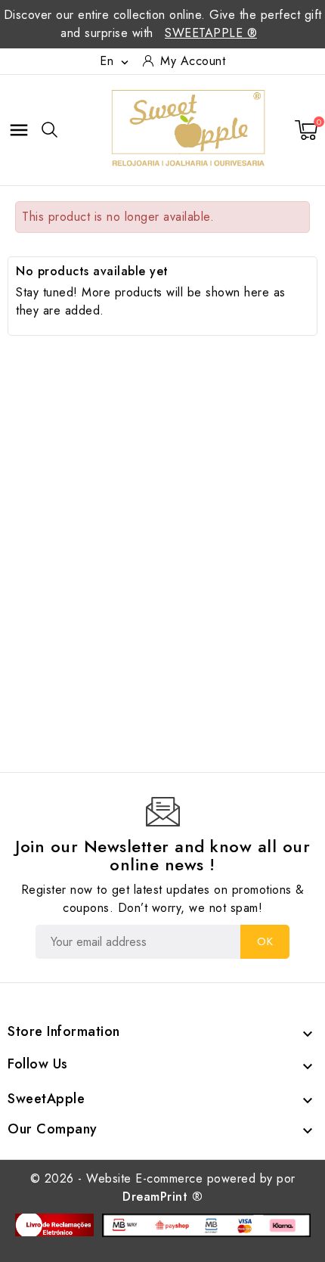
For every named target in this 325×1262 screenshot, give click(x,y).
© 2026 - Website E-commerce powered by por (163, 1187)
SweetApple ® (211, 33)
